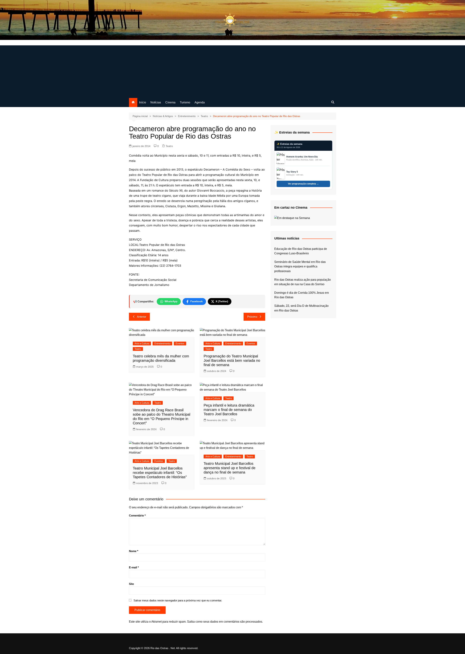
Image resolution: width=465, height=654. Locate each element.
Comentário (137, 515)
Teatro (169, 146)
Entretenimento (162, 343)
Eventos (180, 343)
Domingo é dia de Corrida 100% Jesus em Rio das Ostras (301, 295)
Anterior (141, 316)
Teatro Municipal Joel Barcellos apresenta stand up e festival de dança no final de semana (229, 468)
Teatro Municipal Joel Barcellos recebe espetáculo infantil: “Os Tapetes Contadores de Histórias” (160, 472)
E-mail (134, 567)
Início (142, 102)
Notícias (155, 102)
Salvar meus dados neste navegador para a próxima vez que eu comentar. (178, 600)
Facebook (196, 301)
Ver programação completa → (303, 184)
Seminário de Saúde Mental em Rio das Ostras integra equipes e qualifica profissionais (300, 266)
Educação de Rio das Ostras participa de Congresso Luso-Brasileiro (300, 251)
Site (131, 583)
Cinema (170, 102)
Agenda (200, 102)
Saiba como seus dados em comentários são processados (224, 621)
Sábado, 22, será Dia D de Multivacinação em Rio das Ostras (301, 308)
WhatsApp (171, 301)
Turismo (185, 102)
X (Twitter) (222, 301)
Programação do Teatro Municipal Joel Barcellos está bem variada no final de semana (232, 360)
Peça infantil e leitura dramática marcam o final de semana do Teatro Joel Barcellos (229, 409)
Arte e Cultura (142, 343)
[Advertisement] (232, 70)
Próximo (252, 316)
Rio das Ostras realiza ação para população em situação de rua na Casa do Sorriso (302, 282)
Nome (133, 551)
